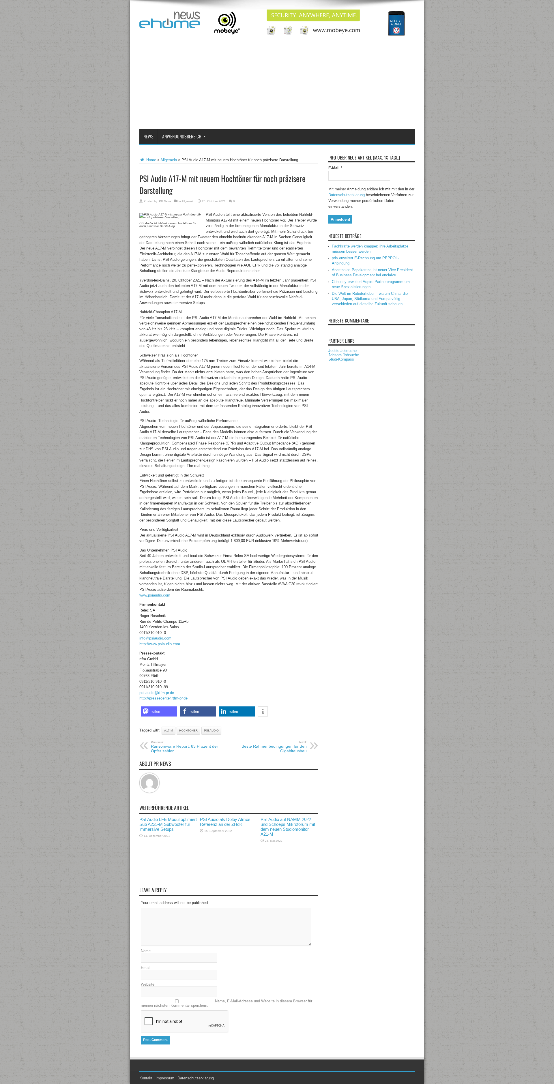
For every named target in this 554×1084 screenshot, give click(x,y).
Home (150, 160)
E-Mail (335, 168)
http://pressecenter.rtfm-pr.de (163, 698)
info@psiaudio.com (155, 638)
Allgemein (168, 160)
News (148, 136)
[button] (159, 711)
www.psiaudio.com (154, 595)
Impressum (165, 1078)
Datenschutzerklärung (346, 195)
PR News (165, 201)
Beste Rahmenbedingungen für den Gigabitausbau (274, 746)
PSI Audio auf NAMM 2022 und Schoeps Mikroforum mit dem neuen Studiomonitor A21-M (288, 827)
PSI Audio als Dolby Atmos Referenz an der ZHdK (225, 822)
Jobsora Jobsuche (343, 355)
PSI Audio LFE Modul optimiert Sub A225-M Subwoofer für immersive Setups (168, 824)
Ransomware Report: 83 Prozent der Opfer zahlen (184, 746)
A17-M (168, 730)
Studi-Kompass (341, 359)
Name (146, 951)
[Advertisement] (277, 86)
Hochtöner (188, 730)
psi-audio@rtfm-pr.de (156, 693)
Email (145, 967)
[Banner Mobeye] (310, 34)
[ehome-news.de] (169, 24)
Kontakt (145, 1078)
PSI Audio (211, 730)
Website (147, 984)
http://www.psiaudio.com (159, 644)
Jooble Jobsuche (342, 350)
